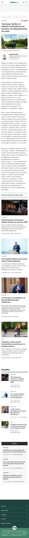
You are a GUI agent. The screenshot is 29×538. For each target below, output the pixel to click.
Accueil (3, 16)
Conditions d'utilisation (16, 535)
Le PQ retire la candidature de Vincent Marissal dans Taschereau (13, 299)
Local (2, 339)
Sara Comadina (15, 316)
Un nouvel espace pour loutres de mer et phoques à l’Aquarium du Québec (14, 463)
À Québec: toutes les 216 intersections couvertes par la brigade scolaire (13, 344)
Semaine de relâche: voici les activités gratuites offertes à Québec (12, 477)
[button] (2, 2)
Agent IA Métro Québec (16, 233)
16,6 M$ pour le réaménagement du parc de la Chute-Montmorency (14, 451)
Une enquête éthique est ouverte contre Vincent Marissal (14, 260)
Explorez (14, 443)
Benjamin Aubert (13, 54)
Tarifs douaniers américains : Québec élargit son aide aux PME (14, 221)
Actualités (9, 16)
